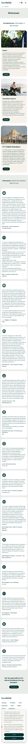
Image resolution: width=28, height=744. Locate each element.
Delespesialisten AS (6, 402)
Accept (14, 734)
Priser (20, 702)
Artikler (19, 705)
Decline (14, 738)
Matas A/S (4, 530)
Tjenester (4, 702)
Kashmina (4, 276)
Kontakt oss (14, 687)
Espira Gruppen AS (6, 557)
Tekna (3, 321)
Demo (12, 705)
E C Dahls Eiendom (6, 228)
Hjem (3, 6)
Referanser (5, 705)
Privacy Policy (9, 722)
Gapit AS (4, 366)
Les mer (6, 74)
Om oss (4, 708)
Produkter (12, 702)
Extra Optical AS (6, 614)
